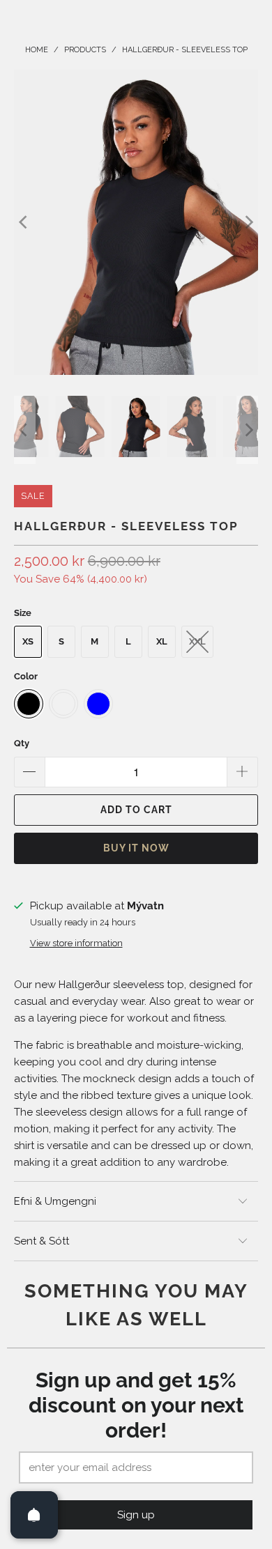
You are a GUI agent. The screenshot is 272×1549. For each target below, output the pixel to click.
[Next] (247, 222)
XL (161, 641)
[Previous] (24, 222)
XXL (197, 641)
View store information (76, 943)
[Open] (34, 1515)
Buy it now (136, 848)
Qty (21, 743)
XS (27, 641)
